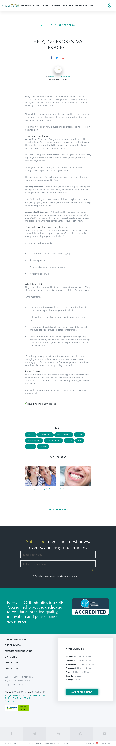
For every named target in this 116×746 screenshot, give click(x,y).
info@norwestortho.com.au (18, 695)
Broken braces (63, 435)
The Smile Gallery (75, 5)
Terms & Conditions (52, 743)
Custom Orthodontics (58, 5)
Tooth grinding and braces (69, 489)
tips (79, 441)
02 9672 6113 (110, 5)
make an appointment (82, 691)
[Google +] (63, 57)
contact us (70, 390)
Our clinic (45, 5)
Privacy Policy (69, 743)
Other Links (10, 700)
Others (43, 446)
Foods (79, 435)
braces (31, 435)
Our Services (26, 5)
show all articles (58, 509)
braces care (45, 435)
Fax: (29, 691)
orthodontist (34, 441)
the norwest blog (63, 25)
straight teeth (53, 441)
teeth (69, 441)
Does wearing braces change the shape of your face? (40, 490)
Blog (85, 5)
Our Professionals (16, 639)
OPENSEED (106, 743)
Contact (91, 5)
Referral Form (39, 695)
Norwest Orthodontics (19, 743)
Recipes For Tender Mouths (18, 698)
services (58, 390)
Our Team (36, 5)
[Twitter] (57, 57)
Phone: (8, 691)
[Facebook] (51, 57)
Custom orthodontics (18, 650)
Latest (30, 446)
